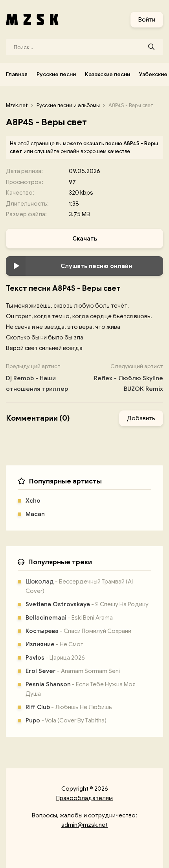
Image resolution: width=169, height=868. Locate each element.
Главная (17, 74)
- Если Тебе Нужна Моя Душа (81, 689)
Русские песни (56, 74)
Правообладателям (84, 798)
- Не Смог (54, 644)
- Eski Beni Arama (69, 617)
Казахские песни (107, 74)
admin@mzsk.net (84, 824)
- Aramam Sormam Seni (73, 671)
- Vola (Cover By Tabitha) (66, 720)
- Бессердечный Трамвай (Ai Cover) (79, 586)
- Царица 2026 (55, 657)
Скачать (84, 238)
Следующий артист (128, 377)
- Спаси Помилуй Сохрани (78, 631)
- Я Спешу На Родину (87, 604)
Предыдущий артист (37, 377)
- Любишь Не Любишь (69, 707)
